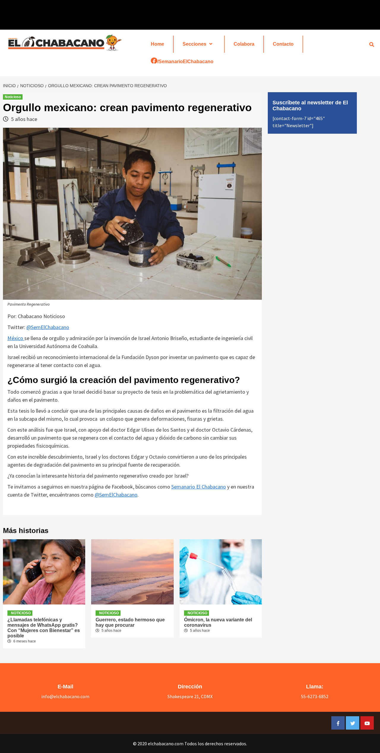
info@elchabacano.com (65, 696)
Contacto (283, 44)
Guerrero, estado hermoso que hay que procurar (130, 622)
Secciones (194, 44)
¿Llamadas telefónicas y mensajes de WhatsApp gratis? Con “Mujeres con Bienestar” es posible (43, 627)
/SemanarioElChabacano (185, 61)
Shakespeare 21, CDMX (190, 696)
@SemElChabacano (47, 327)
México (15, 338)
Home (157, 44)
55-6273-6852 (314, 696)
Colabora (244, 44)
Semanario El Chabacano (198, 486)
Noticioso (13, 97)
